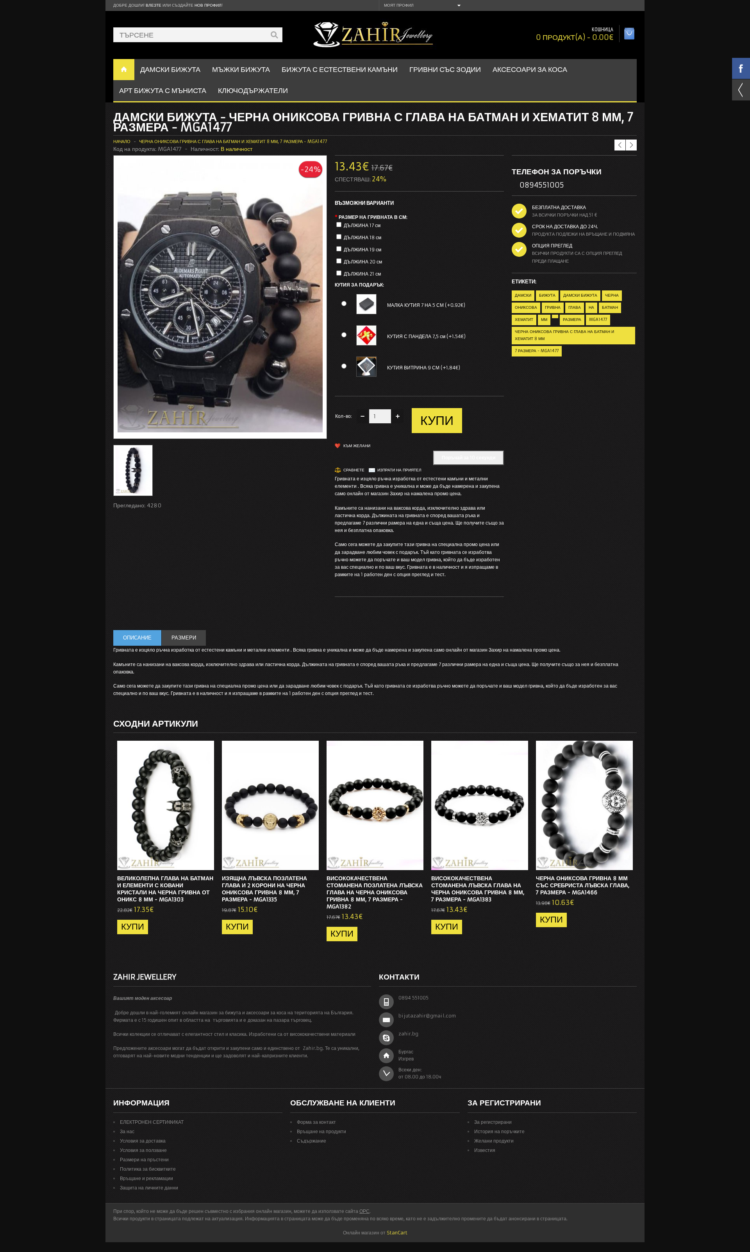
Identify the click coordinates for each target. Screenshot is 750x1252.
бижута (547, 295)
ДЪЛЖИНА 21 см (362, 274)
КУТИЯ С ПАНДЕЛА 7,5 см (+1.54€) (426, 336)
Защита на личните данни (149, 1188)
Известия (484, 1150)
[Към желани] (192, 862)
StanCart (397, 1233)
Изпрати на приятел (399, 470)
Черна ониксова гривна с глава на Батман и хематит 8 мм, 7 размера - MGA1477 (233, 141)
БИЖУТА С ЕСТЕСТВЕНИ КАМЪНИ (340, 69)
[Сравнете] (205, 862)
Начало (121, 141)
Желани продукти (494, 1141)
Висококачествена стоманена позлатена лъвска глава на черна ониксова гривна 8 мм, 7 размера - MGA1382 (375, 892)
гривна (553, 307)
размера (572, 319)
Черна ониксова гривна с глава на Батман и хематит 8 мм (564, 335)
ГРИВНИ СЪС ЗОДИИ (445, 69)
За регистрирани (493, 1122)
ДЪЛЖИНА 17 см (362, 225)
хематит (524, 319)
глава (574, 307)
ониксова (526, 307)
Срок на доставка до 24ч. (565, 226)
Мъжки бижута (241, 69)
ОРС (364, 1211)
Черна (612, 295)
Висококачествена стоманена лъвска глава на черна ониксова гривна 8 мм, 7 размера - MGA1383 (478, 889)
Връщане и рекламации (146, 1178)
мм (544, 319)
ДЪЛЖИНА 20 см (363, 262)
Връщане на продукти (321, 1131)
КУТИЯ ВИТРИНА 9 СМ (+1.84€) (423, 368)
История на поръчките (499, 1131)
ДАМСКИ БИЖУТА (170, 69)
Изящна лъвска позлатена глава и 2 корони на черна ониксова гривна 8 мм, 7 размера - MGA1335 (264, 889)
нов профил (208, 5)
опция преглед (552, 246)
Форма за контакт (316, 1122)
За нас (127, 1131)
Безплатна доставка (559, 207)
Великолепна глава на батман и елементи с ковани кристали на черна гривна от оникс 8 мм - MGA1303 (165, 889)
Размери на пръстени (144, 1159)
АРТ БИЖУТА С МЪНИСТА (162, 90)
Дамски (523, 295)
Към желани (356, 445)
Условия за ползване (143, 1150)
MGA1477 (598, 319)
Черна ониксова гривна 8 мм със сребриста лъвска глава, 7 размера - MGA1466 (583, 885)
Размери (183, 637)
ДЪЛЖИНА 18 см (362, 237)
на (591, 307)
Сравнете (353, 470)
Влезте (153, 5)
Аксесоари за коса (530, 69)
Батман (610, 307)
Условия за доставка (143, 1141)
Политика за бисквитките (148, 1169)
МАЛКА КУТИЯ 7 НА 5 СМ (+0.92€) (426, 305)
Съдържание (311, 1141)
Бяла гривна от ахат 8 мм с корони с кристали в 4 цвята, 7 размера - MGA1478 (598, 129)
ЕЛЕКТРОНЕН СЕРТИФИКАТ (152, 1122)
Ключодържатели (253, 90)
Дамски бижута (580, 295)
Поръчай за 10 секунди (468, 457)
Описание (137, 637)
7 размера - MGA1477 (537, 350)
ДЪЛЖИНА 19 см (362, 250)
